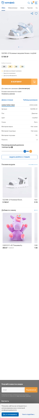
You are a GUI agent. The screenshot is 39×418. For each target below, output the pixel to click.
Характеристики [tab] (8, 105)
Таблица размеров (30, 100)
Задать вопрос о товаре (19, 157)
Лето (3, 8)
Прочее (30, 8)
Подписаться (31, 390)
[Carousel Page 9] (35, 164)
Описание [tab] (33, 105)
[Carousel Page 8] (34, 164)
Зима (22, 8)
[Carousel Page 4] (31, 164)
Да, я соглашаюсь (10, 414)
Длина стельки (7, 100)
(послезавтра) (16, 88)
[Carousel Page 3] (30, 164)
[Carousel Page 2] (29, 164)
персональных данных (24, 396)
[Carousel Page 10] (36, 164)
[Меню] (36, 3)
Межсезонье (12, 8)
